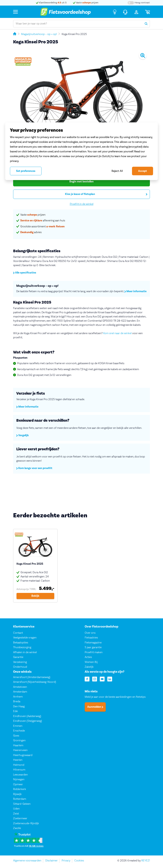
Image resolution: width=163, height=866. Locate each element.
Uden (16, 809)
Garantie (18, 657)
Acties (88, 657)
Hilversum (19, 770)
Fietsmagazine (93, 642)
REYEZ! (145, 860)
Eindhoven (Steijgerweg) (27, 721)
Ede (15, 711)
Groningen (19, 740)
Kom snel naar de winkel (117, 333)
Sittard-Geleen (22, 804)
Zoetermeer (20, 818)
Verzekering (20, 662)
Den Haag (19, 706)
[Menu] (15, 11)
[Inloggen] (136, 11)
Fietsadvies (91, 638)
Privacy (66, 860)
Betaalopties (20, 642)
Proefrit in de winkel (81, 204)
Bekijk (35, 596)
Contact (18, 633)
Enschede (19, 731)
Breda (16, 702)
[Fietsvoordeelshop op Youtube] (102, 679)
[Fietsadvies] (114, 11)
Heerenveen (20, 750)
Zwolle (17, 828)
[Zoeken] (146, 23)
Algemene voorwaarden (27, 860)
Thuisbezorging (22, 647)
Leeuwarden (20, 774)
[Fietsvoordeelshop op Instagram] (94, 679)
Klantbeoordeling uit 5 (52, 2)
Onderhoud (20, 667)
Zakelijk (89, 667)
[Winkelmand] (147, 11)
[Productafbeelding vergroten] (81, 93)
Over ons (90, 633)
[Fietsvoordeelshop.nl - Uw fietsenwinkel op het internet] (65, 12)
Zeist (16, 813)
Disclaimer (51, 860)
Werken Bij (91, 662)
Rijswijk (17, 794)
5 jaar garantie (93, 647)
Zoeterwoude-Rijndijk (26, 823)
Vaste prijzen (86, 2)
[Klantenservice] (125, 11)
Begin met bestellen (81, 181)
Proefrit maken (94, 652)
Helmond (18, 765)
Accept (142, 171)
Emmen (17, 726)
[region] (81, 151)
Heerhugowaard (22, 755)
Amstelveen (20, 687)
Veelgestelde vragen (25, 638)
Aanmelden (94, 707)
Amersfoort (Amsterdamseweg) (31, 677)
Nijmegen (18, 779)
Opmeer (18, 784)
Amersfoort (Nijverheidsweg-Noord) (34, 682)
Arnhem (18, 697)
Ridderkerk (19, 789)
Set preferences (25, 171)
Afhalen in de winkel (25, 652)
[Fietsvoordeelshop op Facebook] (87, 679)
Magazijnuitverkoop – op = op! (39, 34)
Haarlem (18, 745)
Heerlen (17, 760)
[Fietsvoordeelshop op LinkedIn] (109, 679)
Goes (16, 736)
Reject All (117, 171)
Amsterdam (20, 692)
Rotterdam (19, 799)
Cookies (79, 860)
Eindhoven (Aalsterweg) (27, 716)
